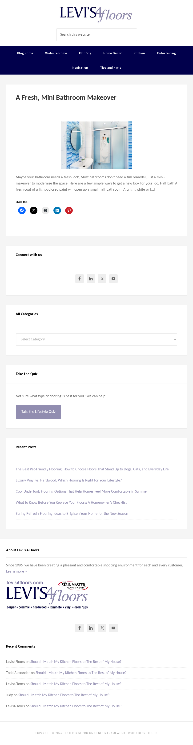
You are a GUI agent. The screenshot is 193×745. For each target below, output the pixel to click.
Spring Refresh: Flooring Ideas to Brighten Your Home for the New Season (72, 514)
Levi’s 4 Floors (96, 14)
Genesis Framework (109, 733)
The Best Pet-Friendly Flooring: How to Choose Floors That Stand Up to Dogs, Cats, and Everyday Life (92, 469)
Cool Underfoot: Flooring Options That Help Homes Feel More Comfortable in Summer (82, 492)
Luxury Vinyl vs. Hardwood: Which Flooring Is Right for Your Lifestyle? (69, 480)
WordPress (136, 733)
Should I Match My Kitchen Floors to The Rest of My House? (75, 662)
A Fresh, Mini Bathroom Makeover (66, 98)
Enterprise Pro (76, 733)
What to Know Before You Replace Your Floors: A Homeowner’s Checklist (71, 503)
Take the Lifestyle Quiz (38, 412)
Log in (153, 733)
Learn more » (16, 571)
